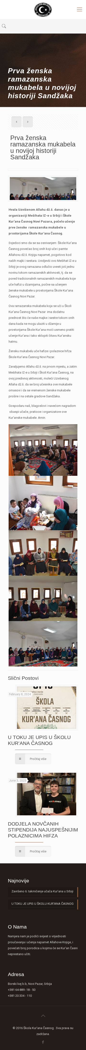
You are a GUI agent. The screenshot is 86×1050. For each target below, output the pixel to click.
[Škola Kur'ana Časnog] (43, 9)
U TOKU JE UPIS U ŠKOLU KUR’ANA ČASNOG (42, 903)
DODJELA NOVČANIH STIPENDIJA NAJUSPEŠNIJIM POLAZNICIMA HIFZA (43, 829)
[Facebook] (43, 1042)
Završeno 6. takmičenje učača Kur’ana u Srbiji (42, 891)
